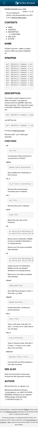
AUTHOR (11, 39)
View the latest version (18, 17)
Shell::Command (18, 130)
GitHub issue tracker (11, 412)
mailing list (3, 422)
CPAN (24, 9)
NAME (10, 27)
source (20, 9)
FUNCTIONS (15, 34)
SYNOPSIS (12, 29)
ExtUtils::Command (11, 9)
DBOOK (26, 409)
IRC (9, 422)
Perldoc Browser (26, 2)
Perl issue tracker (31, 420)
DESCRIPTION (13, 32)
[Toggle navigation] (4, 3)
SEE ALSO (12, 36)
